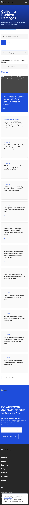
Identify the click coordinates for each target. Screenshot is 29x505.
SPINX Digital (9, 492)
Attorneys (4, 457)
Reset (8, 42)
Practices (4, 465)
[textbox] (14, 53)
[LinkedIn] (14, 488)
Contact (4, 480)
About (3, 461)
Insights (4, 469)
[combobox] (14, 52)
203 (13, 377)
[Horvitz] (8, 2)
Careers (4, 473)
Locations (4, 476)
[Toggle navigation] (26, 2)
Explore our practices (10, 430)
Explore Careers (8, 436)
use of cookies (8, 497)
